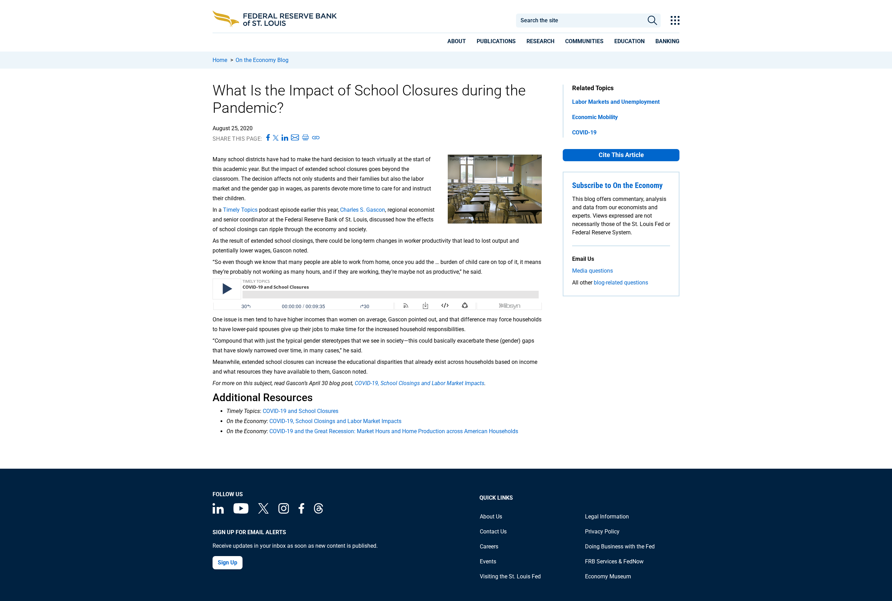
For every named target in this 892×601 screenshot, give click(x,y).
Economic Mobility (595, 117)
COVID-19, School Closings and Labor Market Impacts (418, 383)
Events (488, 561)
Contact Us (493, 531)
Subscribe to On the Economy (617, 185)
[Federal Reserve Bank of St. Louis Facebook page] (301, 511)
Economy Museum (608, 576)
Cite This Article (621, 154)
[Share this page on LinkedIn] (285, 138)
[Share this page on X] (275, 138)
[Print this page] (305, 138)
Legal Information (607, 516)
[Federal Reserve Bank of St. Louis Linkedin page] (218, 511)
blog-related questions (621, 282)
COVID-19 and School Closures (300, 411)
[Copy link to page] (316, 138)
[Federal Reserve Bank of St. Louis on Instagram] (283, 511)
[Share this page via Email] (295, 138)
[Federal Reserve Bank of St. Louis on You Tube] (240, 511)
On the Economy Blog (262, 60)
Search (652, 21)
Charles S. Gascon (362, 209)
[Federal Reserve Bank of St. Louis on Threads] (318, 511)
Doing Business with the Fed (620, 546)
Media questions (592, 270)
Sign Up (227, 562)
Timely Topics (240, 209)
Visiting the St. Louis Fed (510, 576)
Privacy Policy (602, 531)
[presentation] (456, 42)
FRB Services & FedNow (614, 561)
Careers (489, 546)
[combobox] (580, 21)
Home (220, 60)
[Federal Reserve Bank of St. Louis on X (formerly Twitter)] (263, 511)
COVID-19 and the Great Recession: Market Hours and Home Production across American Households (393, 431)
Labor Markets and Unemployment (616, 102)
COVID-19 (584, 132)
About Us (491, 516)
